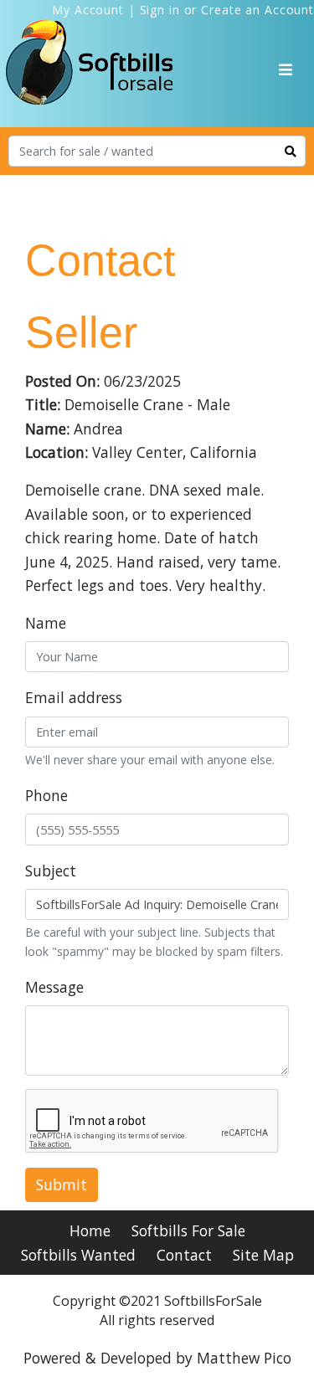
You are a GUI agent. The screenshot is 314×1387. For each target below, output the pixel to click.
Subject (50, 870)
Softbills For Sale (188, 1230)
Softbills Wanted (78, 1255)
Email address (73, 697)
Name (45, 623)
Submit (61, 1184)
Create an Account (257, 10)
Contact (184, 1255)
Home (90, 1230)
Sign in (160, 10)
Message (54, 987)
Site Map (263, 1255)
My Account (88, 10)
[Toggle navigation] (285, 69)
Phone (46, 795)
